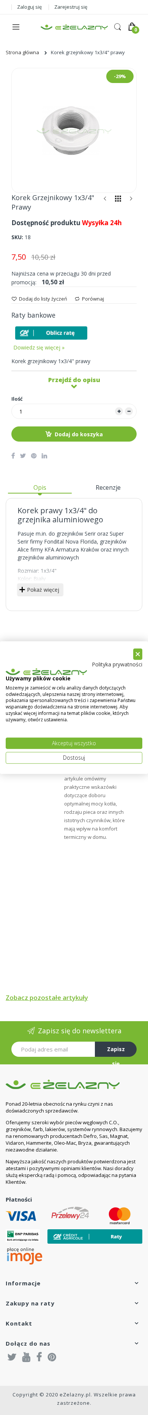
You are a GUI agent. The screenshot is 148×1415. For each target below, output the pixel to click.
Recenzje (108, 487)
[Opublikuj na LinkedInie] (44, 455)
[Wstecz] (105, 200)
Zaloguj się (29, 6)
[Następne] (131, 200)
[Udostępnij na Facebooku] (13, 455)
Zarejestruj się (70, 6)
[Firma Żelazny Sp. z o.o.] (74, 1084)
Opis (39, 487)
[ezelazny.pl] (74, 27)
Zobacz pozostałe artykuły (47, 997)
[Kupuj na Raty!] (51, 333)
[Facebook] (39, 1356)
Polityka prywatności (117, 664)
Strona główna (22, 52)
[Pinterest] (52, 1356)
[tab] (40, 490)
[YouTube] (26, 1356)
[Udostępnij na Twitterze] (23, 455)
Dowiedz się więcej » (39, 347)
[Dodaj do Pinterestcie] (33, 455)
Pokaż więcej (43, 589)
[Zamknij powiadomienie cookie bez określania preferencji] (137, 654)
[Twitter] (12, 1356)
